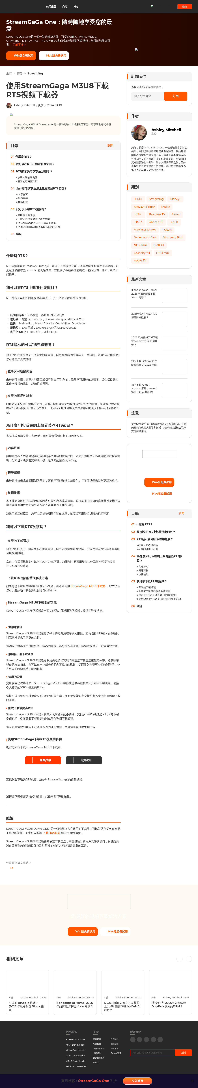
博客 (75, 6)
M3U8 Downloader (76, 1061)
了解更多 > (19, 44)
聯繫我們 (97, 1044)
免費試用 (45, 760)
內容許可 (23, 194)
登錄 (184, 6)
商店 (64, 6)
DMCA (96, 1062)
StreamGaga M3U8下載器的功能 (37, 223)
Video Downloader (76, 1050)
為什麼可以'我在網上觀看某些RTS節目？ (41, 188)
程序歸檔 (23, 198)
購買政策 (114, 1044)
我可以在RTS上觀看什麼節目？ (35, 164)
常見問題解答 (98, 1048)
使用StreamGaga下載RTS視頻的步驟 (39, 227)
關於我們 (97, 1039)
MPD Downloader (75, 1056)
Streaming (35, 73)
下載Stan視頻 (52, 833)
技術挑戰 (23, 202)
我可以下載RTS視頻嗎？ (31, 209)
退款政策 (114, 1048)
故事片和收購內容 (27, 177)
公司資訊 (97, 1053)
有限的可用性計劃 (27, 181)
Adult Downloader (75, 1045)
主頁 (9, 73)
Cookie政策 (116, 1053)
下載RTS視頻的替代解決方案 (34, 219)
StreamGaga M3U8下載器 (88, 586)
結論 (19, 234)
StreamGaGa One (75, 1039)
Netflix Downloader (76, 1067)
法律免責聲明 (98, 1058)
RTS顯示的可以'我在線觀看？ (34, 171)
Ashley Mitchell (24, 105)
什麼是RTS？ (23, 156)
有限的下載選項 (26, 215)
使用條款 (114, 1039)
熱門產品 (51, 6)
